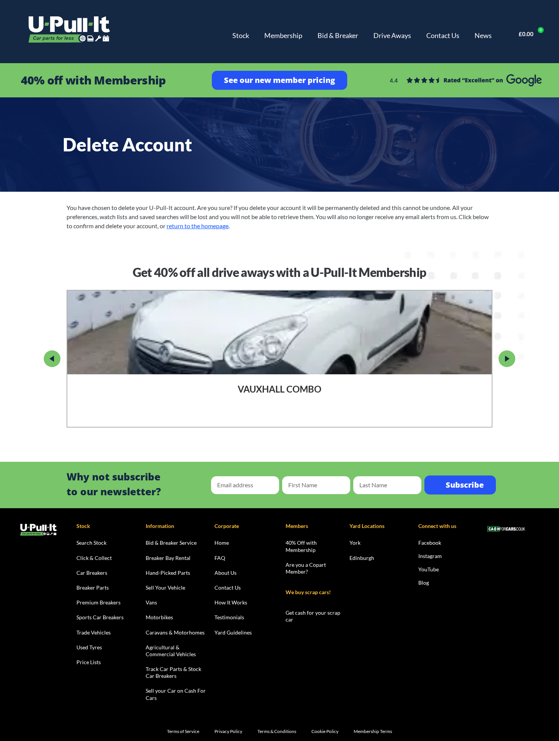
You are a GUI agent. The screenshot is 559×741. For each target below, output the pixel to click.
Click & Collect (94, 558)
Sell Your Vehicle (165, 587)
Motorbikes (159, 617)
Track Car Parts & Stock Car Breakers (173, 672)
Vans (151, 602)
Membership (283, 35)
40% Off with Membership (301, 546)
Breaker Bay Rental (168, 558)
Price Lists (88, 662)
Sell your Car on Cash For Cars (176, 694)
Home (221, 542)
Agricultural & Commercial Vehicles (171, 650)
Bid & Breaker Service (171, 542)
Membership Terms (373, 731)
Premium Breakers (98, 602)
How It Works (230, 602)
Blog (423, 582)
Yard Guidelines (233, 632)
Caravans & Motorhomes (175, 632)
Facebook (429, 542)
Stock (240, 35)
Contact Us (442, 35)
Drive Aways (392, 35)
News (483, 35)
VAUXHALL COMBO (279, 389)
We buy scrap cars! (308, 592)
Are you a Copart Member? (306, 568)
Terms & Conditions (276, 731)
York (354, 542)
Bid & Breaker (338, 35)
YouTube (428, 569)
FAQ (219, 558)
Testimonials (229, 617)
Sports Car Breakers (100, 617)
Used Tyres (89, 647)
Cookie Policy (324, 731)
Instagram (430, 556)
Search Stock (91, 542)
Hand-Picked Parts (168, 572)
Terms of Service (183, 731)
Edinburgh (361, 558)
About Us (225, 572)
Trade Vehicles (93, 632)
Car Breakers (91, 572)
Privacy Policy (228, 731)
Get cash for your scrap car (313, 616)
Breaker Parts (92, 587)
